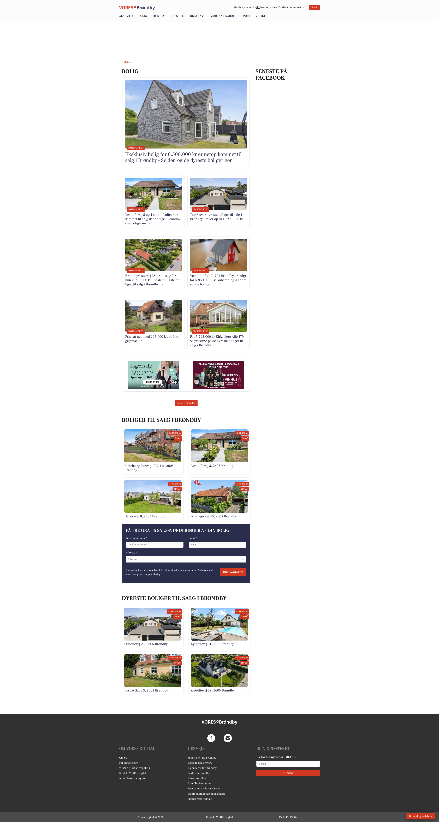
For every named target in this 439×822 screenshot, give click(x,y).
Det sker (176, 16)
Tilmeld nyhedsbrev (420, 816)
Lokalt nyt (196, 16)
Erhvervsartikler (197, 778)
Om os (123, 757)
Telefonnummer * (136, 538)
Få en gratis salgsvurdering (204, 788)
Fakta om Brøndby (199, 773)
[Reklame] (153, 375)
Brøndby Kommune (199, 783)
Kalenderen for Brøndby (202, 768)
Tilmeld (314, 7)
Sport (246, 16)
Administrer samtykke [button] (132, 778)
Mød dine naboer (223, 16)
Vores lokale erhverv (200, 763)
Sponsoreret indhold (200, 799)
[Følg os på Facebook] (211, 738)
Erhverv (158, 16)
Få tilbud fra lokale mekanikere (206, 793)
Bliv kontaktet (233, 572)
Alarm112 (126, 16)
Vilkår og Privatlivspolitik (134, 768)
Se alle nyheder (186, 403)
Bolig (143, 16)
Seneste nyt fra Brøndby (202, 757)
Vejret (260, 16)
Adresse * (131, 552)
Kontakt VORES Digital (132, 773)
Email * (193, 538)
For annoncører (128, 763)
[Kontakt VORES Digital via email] (228, 738)
